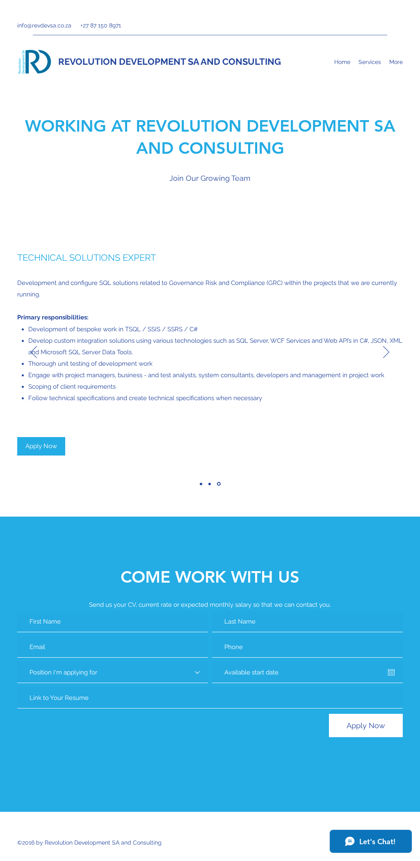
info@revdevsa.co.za (44, 25)
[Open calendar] (391, 672)
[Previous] (34, 352)
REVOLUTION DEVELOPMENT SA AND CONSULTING (169, 61)
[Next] (386, 352)
